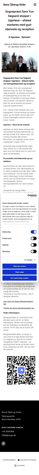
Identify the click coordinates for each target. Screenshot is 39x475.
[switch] (34, 238)
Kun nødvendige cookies (19, 278)
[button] (34, 4)
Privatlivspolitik (9, 460)
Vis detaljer (28, 260)
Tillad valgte (19, 272)
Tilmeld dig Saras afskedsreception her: (19, 308)
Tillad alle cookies (19, 266)
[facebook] (3, 443)
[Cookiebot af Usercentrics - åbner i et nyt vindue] (28, 195)
